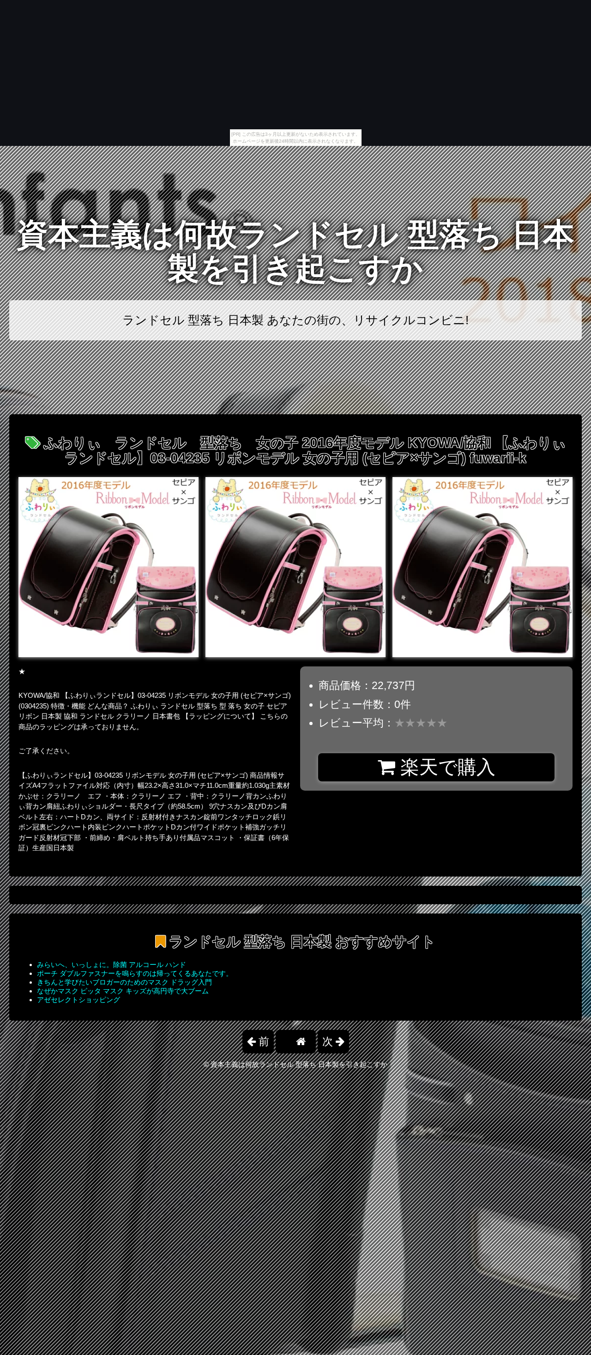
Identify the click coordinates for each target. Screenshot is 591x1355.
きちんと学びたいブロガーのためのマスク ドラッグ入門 (124, 982)
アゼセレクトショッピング (78, 1000)
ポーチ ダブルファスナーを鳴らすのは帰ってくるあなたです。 (135, 973)
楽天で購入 (445, 767)
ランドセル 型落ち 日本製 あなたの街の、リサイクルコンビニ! (295, 320)
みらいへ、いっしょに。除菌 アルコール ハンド (111, 964)
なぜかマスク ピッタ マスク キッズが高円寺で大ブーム (123, 991)
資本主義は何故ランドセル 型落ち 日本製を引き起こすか (295, 251)
